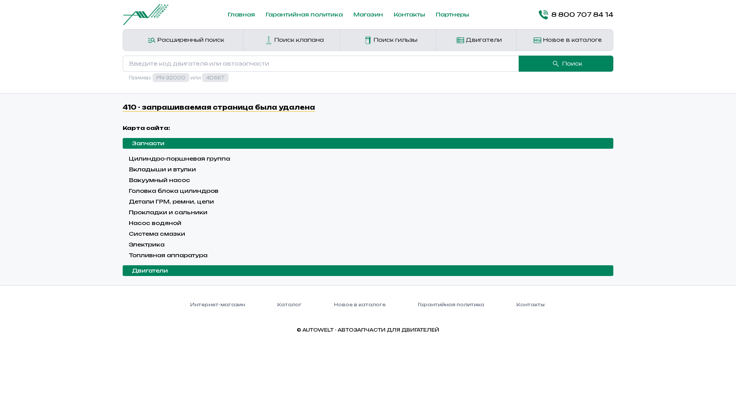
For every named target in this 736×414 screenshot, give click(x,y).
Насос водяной (155, 223)
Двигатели (483, 39)
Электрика (146, 244)
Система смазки (157, 233)
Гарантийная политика (304, 14)
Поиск (572, 63)
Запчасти (148, 143)
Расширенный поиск (190, 39)
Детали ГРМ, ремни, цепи (171, 201)
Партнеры (452, 14)
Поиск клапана (298, 39)
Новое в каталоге (571, 39)
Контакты (409, 14)
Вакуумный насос (159, 180)
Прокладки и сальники (168, 212)
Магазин (368, 14)
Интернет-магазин (217, 304)
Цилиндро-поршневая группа (179, 158)
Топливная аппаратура (168, 255)
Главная (241, 14)
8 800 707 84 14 (582, 14)
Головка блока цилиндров (174, 190)
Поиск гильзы (394, 39)
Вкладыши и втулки (162, 169)
